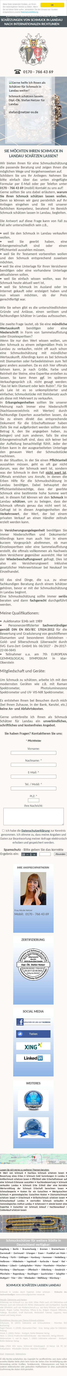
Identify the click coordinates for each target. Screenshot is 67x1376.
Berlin (16, 1249)
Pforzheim (5, 1274)
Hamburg (36, 1257)
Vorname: (33, 749)
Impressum (10, 1354)
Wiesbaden (30, 1278)
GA (58, 1346)
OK (52, 5)
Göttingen (24, 1257)
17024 (8, 1346)
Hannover (48, 1257)
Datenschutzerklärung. (30, 12)
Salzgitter (61, 1274)
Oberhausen (19, 1270)
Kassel (55, 1261)
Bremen (44, 1249)
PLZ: (33, 796)
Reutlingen (33, 1274)
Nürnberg (5, 1270)
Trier (13, 1278)
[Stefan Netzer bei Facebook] (33, 1025)
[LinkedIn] (33, 1061)
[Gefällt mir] (33, 1037)
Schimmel (28, 1346)
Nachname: (33, 760)
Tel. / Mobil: (33, 784)
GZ (65, 1346)
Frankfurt (43, 1349)
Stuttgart (4, 1278)
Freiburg (4, 1257)
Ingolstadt (32, 1261)
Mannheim (48, 1265)
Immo (19, 1346)
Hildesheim (18, 1261)
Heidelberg (60, 1257)
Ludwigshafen (26, 1265)
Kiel (64, 1261)
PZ (62, 1346)
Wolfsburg (42, 1278)
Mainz (38, 1265)
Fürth (13, 1257)
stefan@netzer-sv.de (23, 112)
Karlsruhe (45, 1261)
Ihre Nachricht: (33, 806)
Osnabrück (60, 1270)
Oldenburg (46, 1270)
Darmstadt (5, 1253)
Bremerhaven (59, 1249)
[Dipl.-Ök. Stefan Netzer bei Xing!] (33, 1049)
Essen (41, 1253)
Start (2, 1354)
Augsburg (5, 1249)
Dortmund (19, 1253)
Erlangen (31, 1253)
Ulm (20, 1278)
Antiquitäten (5, 1349)
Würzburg (54, 1278)
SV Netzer (51, 1346)
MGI (14, 1346)
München (61, 1265)
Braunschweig (30, 1249)
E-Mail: (33, 772)
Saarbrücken (47, 1274)
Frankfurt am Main (56, 1253)
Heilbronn (5, 1261)
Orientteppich (39, 1346)
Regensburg (19, 1274)
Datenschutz (21, 1354)
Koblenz (4, 1265)
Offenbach (33, 1270)
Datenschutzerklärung (35, 831)
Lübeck (13, 1265)
